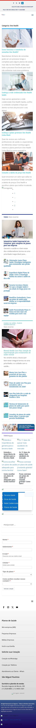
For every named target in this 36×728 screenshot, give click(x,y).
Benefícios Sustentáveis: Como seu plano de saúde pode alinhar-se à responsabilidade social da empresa (17, 300)
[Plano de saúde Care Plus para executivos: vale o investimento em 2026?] (6, 384)
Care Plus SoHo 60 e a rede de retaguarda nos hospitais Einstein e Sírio (19, 395)
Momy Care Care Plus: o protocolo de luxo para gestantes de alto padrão (18, 374)
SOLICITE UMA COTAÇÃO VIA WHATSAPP (22, 7)
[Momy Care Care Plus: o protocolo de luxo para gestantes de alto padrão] (6, 373)
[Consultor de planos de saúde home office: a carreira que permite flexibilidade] (6, 415)
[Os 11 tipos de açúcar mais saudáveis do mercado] (25, 444)
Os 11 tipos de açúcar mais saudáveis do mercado (24, 455)
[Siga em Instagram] (19, 3)
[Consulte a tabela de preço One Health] (17, 170)
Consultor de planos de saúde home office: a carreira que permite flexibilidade (19, 416)
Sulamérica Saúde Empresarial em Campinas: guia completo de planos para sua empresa (17, 243)
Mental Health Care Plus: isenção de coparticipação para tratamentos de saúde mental (17, 352)
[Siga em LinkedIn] (22, 3)
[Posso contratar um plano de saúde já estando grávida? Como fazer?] (25, 466)
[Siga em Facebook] (13, 3)
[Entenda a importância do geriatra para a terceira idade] (9, 444)
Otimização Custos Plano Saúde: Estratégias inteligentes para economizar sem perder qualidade (17, 263)
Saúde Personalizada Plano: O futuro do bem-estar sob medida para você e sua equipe (17, 313)
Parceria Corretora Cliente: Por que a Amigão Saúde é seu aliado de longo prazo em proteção (17, 288)
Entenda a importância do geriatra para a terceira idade (9, 455)
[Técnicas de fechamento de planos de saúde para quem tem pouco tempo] (6, 405)
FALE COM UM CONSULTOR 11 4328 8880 (14, 10)
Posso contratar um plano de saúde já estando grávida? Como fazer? (25, 479)
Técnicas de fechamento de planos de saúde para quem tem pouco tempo (19, 406)
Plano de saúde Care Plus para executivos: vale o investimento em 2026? (20, 385)
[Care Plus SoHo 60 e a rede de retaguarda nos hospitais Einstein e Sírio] (6, 394)
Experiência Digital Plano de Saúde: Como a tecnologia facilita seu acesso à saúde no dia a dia (17, 275)
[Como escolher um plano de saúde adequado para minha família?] (9, 466)
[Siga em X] (16, 3)
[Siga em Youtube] (17, 607)
